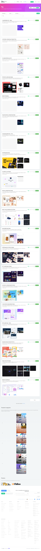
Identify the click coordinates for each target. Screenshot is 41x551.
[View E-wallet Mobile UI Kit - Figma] (20, 28)
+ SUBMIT (3, 493)
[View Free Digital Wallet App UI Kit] (20, 66)
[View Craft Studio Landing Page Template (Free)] (20, 47)
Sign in (36, 1)
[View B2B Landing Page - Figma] (20, 331)
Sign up (39, 1)
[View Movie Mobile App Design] (20, 236)
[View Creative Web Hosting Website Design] (20, 312)
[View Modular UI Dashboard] (20, 387)
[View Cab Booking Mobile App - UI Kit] (20, 141)
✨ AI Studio (24, 1)
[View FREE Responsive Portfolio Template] (20, 255)
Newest (11, 13)
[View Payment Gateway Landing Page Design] (20, 122)
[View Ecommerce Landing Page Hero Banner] (20, 293)
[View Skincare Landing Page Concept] (20, 198)
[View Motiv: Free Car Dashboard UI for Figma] (20, 217)
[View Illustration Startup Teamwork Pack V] (20, 349)
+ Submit (38, 13)
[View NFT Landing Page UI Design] (20, 274)
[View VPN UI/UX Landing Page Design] (20, 85)
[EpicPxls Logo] (3, 2)
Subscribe (23, 403)
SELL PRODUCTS (4, 490)
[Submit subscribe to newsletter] (28, 493)
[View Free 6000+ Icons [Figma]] (20, 179)
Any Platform (17, 13)
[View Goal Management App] (20, 160)
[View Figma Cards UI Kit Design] (20, 368)
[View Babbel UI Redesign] (20, 104)
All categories (4, 13)
